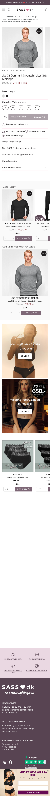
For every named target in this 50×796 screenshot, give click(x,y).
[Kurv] (46, 9)
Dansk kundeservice (11, 141)
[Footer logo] (18, 690)
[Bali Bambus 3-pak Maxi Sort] (17, 456)
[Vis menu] (3, 9)
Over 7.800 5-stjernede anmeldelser (19, 148)
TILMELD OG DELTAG (33, 792)
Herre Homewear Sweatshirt (11, 19)
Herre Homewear (20, 17)
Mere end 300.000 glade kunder (17, 154)
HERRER (10, 17)
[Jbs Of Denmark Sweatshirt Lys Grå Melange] (25, 272)
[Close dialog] (48, 771)
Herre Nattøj (32, 17)
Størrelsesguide (9, 161)
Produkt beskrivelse (11, 167)
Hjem (4, 17)
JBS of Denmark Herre (29, 19)
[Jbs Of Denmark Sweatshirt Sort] (17, 205)
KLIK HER (6, 706)
